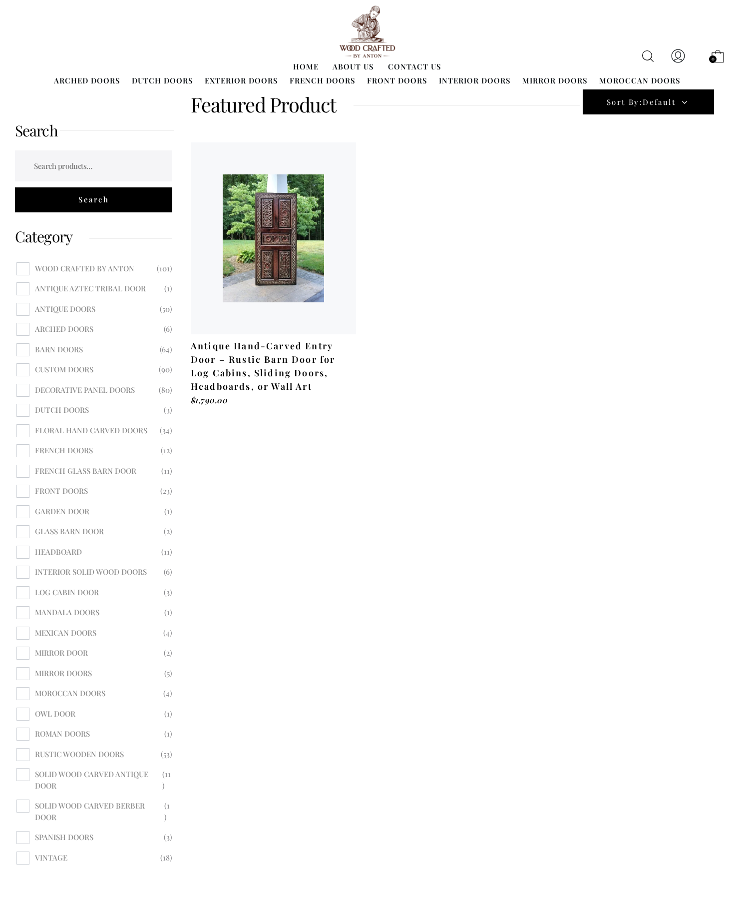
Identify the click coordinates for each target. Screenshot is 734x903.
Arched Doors (87, 80)
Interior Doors (475, 80)
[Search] (93, 199)
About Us (353, 66)
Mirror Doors (555, 80)
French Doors (323, 80)
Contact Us (414, 66)
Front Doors (397, 80)
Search (36, 130)
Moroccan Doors (640, 80)
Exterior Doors (241, 80)
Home (306, 66)
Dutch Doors (162, 80)
